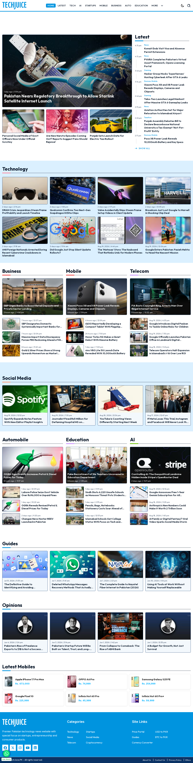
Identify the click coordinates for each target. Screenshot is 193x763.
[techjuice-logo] (15, 5)
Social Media (16, 378)
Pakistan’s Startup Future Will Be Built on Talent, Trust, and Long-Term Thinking (71, 649)
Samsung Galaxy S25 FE (156, 679)
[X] (13, 748)
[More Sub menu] (162, 6)
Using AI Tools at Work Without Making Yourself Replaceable (166, 586)
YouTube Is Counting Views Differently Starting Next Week (118, 420)
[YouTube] (27, 748)
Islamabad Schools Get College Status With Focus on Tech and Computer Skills (103, 521)
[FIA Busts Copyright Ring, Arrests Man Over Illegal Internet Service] (160, 297)
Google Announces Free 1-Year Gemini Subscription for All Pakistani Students (166, 495)
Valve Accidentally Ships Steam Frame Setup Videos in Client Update (119, 211)
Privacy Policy (175, 760)
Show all (144, 148)
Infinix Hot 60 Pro (89, 696)
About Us (147, 760)
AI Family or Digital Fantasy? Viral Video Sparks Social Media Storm (168, 520)
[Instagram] (20, 748)
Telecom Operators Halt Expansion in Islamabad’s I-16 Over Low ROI (169, 352)
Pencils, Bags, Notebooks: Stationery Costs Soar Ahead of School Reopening (103, 508)
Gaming (147, 70)
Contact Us (160, 760)
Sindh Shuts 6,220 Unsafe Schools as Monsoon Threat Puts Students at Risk (104, 495)
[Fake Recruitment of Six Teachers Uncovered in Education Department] (96, 465)
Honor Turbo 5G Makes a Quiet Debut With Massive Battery (102, 338)
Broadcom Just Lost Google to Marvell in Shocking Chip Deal (167, 211)
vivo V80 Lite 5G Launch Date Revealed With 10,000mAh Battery (105, 352)
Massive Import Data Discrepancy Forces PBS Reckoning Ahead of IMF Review (42, 339)
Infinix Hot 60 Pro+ (153, 696)
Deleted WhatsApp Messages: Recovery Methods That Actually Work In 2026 (71, 587)
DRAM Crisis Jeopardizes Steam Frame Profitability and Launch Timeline (24, 211)
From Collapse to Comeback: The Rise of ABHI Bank (119, 647)
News (146, 45)
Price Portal (138, 731)
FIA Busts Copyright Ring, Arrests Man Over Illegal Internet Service (157, 307)
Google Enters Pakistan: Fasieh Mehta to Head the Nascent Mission (167, 251)
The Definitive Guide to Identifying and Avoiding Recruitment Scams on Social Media (21, 589)
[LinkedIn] (35, 748)
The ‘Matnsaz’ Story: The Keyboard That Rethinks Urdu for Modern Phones (120, 251)
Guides (10, 543)
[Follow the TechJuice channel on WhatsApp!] (6, 753)
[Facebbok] (5, 748)
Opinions (12, 605)
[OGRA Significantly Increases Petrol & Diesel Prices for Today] (32, 465)
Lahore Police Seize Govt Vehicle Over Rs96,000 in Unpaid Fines (40, 494)
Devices (147, 81)
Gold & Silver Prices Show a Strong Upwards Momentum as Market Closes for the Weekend (41, 353)
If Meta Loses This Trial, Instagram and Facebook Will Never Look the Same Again (167, 422)
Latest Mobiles (18, 667)
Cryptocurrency (94, 742)
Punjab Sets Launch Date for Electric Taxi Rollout (107, 137)
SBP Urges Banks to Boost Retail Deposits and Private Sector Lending (31, 307)
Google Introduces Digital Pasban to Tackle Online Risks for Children (168, 325)
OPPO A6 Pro (86, 679)
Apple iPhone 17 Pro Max (29, 679)
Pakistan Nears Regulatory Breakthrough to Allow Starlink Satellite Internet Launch (59, 98)
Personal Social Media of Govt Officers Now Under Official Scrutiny (20, 138)
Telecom (139, 271)
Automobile (15, 439)
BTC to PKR (161, 737)
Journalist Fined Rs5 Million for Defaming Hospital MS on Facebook (70, 422)
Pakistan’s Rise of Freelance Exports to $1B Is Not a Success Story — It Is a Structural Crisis (22, 649)
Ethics (188, 760)
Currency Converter (142, 742)
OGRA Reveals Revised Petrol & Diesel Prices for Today (39, 507)
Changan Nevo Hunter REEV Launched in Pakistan (37, 520)
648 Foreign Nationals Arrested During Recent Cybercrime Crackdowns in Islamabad (24, 252)
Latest (62, 5)
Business (116, 5)
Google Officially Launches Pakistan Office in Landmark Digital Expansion (170, 339)
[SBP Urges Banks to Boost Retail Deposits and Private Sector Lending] (32, 297)
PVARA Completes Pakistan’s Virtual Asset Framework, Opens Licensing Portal (165, 63)
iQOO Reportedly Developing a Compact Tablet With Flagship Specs (103, 326)
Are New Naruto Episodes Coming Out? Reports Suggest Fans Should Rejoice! (66, 138)
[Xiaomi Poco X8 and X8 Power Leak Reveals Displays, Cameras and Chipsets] (96, 297)
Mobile (104, 5)
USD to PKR (161, 731)
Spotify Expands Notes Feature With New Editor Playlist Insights (23, 420)
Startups (90, 5)
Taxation (148, 117)
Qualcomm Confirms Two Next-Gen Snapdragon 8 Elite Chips (70, 211)
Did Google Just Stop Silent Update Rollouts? (70, 251)
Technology (15, 169)
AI (80, 5)
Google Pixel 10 (24, 696)
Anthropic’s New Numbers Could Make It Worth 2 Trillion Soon (167, 507)
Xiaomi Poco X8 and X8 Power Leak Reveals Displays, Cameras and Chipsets (164, 88)
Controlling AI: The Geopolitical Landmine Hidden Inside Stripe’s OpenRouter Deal (156, 475)
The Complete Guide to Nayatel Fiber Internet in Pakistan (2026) (119, 586)
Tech (73, 5)
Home (50, 5)
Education (141, 5)
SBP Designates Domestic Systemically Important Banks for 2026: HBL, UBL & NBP (41, 326)
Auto (128, 5)
